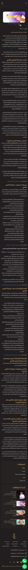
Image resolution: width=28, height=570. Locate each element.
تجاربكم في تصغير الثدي (14, 181)
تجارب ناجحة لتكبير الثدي (11, 502)
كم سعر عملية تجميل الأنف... (10, 511)
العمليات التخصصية (20, 474)
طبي (24, 477)
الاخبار (23, 471)
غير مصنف (22, 480)
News (23, 468)
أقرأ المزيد (14, 497)
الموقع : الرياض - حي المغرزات (17, 553)
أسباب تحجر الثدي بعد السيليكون (12, 355)
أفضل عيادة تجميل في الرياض (13, 245)
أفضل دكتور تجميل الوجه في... (10, 493)
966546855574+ (15, 550)
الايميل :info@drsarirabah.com (17, 556)
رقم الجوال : (21, 550)
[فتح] (26, 3)
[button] (24, 566)
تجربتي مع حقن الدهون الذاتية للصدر (11, 285)
